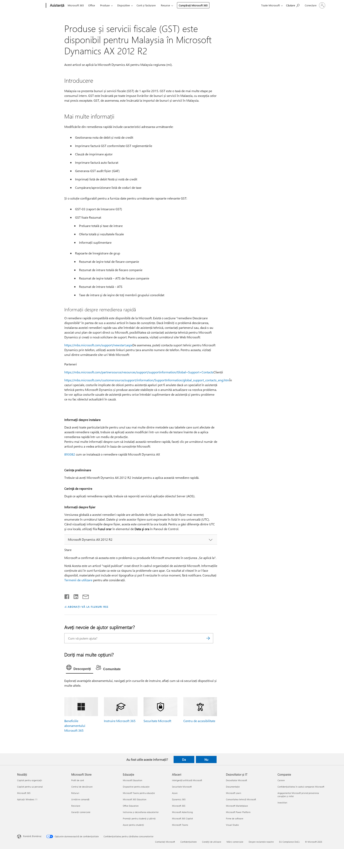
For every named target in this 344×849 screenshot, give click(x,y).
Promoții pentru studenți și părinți (139, 818)
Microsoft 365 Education (134, 799)
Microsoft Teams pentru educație (139, 793)
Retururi (75, 793)
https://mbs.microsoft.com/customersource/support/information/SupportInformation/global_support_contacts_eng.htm (146, 380)
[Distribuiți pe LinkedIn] (74, 595)
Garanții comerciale (80, 812)
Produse (105, 5)
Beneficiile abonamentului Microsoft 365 (74, 725)
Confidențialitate (188, 841)
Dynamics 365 (179, 799)
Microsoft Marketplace (237, 805)
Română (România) (32, 835)
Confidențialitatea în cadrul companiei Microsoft (301, 786)
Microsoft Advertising (182, 812)
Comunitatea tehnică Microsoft (241, 799)
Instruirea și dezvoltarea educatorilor (141, 812)
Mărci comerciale (235, 841)
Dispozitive (123, 5)
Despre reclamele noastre (261, 841)
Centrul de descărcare (82, 786)
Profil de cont (77, 780)
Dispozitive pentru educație (136, 786)
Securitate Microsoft (157, 721)
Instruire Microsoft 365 (120, 721)
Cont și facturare (146, 5)
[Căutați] (208, 638)
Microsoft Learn (233, 793)
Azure (175, 793)
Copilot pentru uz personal (30, 786)
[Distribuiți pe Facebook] (67, 595)
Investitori (282, 802)
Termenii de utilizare (78, 580)
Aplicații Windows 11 (27, 799)
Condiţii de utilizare (211, 841)
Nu (206, 759)
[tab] (79, 668)
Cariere (281, 780)
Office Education (131, 805)
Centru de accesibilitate (199, 721)
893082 (69, 454)
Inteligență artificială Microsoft (187, 780)
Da (184, 759)
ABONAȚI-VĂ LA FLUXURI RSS (88, 606)
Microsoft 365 (76, 5)
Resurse (165, 5)
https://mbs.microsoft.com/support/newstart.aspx (98, 345)
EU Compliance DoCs (289, 841)
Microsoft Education (132, 780)
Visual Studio (232, 824)
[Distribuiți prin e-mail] (84, 595)
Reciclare (75, 805)
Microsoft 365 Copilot (182, 818)
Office (91, 5)
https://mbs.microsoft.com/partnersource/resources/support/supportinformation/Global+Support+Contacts (138, 372)
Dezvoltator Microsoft (236, 780)
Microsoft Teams (180, 824)
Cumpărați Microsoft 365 (193, 5)
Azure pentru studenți (133, 824)
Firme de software (234, 818)
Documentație (233, 786)
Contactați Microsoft (165, 841)
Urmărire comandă (80, 799)
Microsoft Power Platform (238, 812)
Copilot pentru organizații (29, 780)
